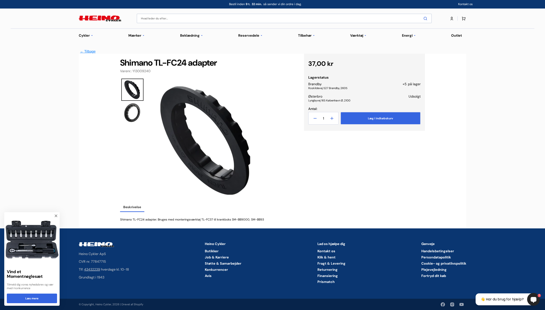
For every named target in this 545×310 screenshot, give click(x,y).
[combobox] (284, 18)
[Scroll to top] (5, 304)
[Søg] (426, 18)
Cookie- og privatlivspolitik (443, 263)
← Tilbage (88, 51)
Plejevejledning (434, 269)
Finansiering (327, 276)
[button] (451, 18)
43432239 (92, 269)
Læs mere (32, 298)
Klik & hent (326, 257)
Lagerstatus (318, 77)
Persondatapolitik (436, 257)
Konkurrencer (216, 269)
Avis (208, 276)
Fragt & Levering (331, 263)
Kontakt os (326, 251)
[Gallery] (194, 141)
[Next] (263, 141)
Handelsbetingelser (437, 251)
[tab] (132, 207)
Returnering (327, 269)
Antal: (312, 109)
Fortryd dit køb (433, 276)
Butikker (212, 251)
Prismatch (326, 282)
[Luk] (55, 215)
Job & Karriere (217, 257)
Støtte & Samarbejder (223, 263)
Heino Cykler (103, 304)
